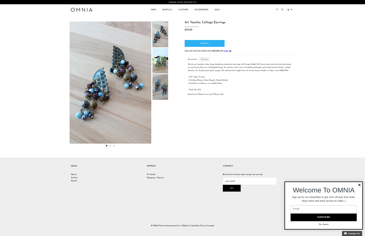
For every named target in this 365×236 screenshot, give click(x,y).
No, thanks (324, 224)
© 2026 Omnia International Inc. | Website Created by (175, 226)
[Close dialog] (359, 185)
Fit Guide (151, 174)
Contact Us (353, 233)
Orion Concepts (207, 226)
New (153, 10)
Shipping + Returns (155, 178)
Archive (74, 178)
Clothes (183, 10)
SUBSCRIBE (323, 217)
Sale (217, 10)
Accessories (201, 10)
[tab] (192, 59)
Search (74, 181)
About (73, 174)
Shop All (167, 10)
